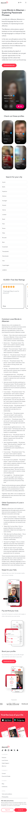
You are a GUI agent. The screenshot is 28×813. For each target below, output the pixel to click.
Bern (3, 242)
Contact (4, 773)
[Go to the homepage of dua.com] (4, 2)
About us (4, 766)
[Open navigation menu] (25, 2)
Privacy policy (5, 797)
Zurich (3, 182)
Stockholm (5, 247)
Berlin (3, 187)
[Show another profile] (11, 106)
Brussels (4, 237)
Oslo (3, 260)
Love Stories (5, 760)
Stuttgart (4, 200)
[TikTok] (2, 750)
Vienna (4, 210)
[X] (14, 750)
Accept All (20, 810)
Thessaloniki (5, 251)
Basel (3, 219)
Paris (3, 224)
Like (21, 106)
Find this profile (7, 132)
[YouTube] (11, 750)
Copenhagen (5, 265)
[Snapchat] (17, 750)
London (4, 214)
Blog (3, 783)
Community (4, 786)
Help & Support (5, 763)
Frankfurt (4, 191)
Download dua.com (9, 65)
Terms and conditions (7, 794)
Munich (4, 205)
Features (4, 757)
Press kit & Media (6, 776)
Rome (3, 228)
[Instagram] (8, 750)
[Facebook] (5, 750)
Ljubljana (4, 270)
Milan (3, 233)
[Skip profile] (6, 106)
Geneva (4, 196)
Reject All (7, 810)
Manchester (5, 256)
